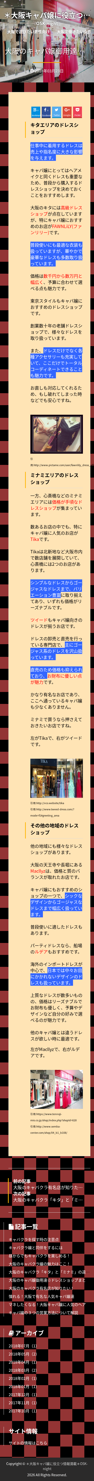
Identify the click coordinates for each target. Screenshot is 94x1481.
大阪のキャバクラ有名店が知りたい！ (41, 1288)
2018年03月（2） (24, 1370)
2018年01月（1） (24, 1386)
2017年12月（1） (24, 1394)
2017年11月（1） (24, 1402)
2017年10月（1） (24, 1411)
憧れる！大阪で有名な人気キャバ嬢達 (41, 1296)
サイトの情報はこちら (28, 1443)
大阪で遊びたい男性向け (28, 31)
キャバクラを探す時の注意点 (34, 1239)
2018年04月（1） (24, 1362)
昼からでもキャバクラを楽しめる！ (39, 1255)
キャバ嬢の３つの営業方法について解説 (43, 1312)
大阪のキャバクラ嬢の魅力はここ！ (39, 1264)
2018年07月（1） (24, 1346)
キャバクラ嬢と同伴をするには (36, 1247)
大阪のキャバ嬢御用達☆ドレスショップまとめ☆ (51, 1280)
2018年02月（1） (24, 1378)
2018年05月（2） (24, 1354)
